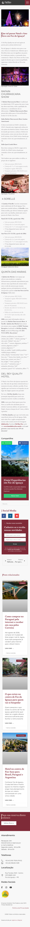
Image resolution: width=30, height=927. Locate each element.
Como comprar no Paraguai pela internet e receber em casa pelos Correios (14, 622)
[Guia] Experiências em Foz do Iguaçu (15, 481)
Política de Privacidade (20, 908)
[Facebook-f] (4, 516)
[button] (6, 443)
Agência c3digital (17, 920)
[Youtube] (17, 516)
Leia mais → (9, 648)
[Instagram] (10, 516)
